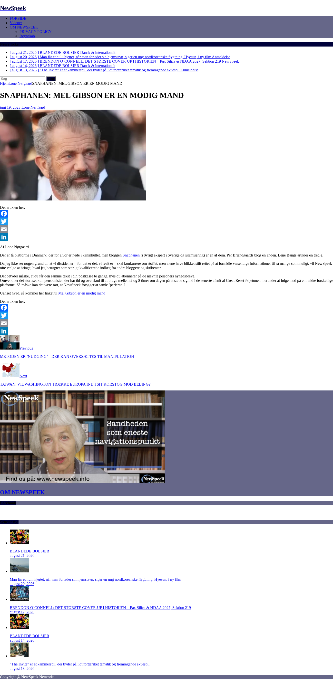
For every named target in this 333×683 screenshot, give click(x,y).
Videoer (16, 23)
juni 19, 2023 (10, 107)
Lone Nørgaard (33, 107)
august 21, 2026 (22, 555)
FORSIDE (18, 18)
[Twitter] (166, 221)
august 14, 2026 (22, 640)
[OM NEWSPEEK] (82, 482)
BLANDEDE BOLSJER (29, 551)
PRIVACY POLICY (36, 31)
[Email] (166, 229)
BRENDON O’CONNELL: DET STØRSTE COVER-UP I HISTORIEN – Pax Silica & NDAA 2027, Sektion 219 (100, 608)
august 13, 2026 (22, 668)
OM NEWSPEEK (24, 27)
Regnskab (27, 36)
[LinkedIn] (166, 237)
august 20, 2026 (22, 584)
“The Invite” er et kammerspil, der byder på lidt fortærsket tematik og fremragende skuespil (79, 664)
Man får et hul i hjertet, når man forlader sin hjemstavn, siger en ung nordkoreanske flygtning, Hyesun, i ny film (95, 579)
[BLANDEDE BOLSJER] (19, 543)
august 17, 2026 (22, 612)
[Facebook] (166, 214)
